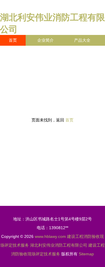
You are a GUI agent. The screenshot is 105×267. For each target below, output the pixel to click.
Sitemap (86, 254)
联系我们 (17, 51)
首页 (13, 40)
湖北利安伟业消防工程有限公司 (58, 245)
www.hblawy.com (50, 236)
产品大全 (82, 40)
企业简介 (45, 40)
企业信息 (54, 51)
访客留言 (17, 61)
